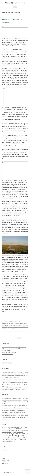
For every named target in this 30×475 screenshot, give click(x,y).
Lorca (10, 325)
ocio (20, 435)
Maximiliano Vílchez (6, 433)
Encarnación (18, 429)
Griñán (25, 430)
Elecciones (7, 428)
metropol (4, 435)
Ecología (23, 321)
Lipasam (14, 432)
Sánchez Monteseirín (14, 438)
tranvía (8, 439)
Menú (15, 6)
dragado (3, 428)
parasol (24, 435)
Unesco (24, 439)
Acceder (3, 458)
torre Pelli (22, 438)
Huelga (10, 432)
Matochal (16, 325)
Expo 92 (11, 430)
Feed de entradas (5, 460)
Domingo (15, 321)
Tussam (20, 439)
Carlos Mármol (5, 449)
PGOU (5, 436)
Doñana (19, 321)
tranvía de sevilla (14, 439)
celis (23, 427)
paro (3, 436)
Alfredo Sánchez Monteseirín (9, 427)
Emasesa (11, 428)
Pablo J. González (22, 325)
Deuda (26, 427)
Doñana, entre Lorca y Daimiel (12, 19)
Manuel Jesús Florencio (15, 3)
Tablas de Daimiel (11, 327)
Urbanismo (4, 441)
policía (8, 436)
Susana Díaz (5, 438)
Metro (19, 433)
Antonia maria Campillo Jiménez (8, 408)
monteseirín (14, 434)
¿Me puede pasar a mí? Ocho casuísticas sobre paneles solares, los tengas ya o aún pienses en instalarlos (15, 417)
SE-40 (16, 436)
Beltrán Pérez (19, 427)
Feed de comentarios (6, 462)
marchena (20, 432)
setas (18, 437)
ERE (22, 428)
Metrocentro (24, 433)
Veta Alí (22, 327)
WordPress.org (5, 463)
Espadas (5, 430)
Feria (14, 430)
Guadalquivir (4, 432)
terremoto (17, 327)
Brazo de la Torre (19, 323)
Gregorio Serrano (19, 430)
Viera (7, 441)
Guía (8, 432)
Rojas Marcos (11, 436)
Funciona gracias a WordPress (8, 472)
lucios (12, 325)
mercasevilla (14, 433)
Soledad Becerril (23, 436)
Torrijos (4, 439)
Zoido (12, 440)
